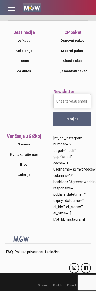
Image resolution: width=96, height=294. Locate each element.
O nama (43, 285)
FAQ (9, 252)
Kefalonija (24, 51)
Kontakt (58, 285)
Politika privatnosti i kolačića (37, 252)
